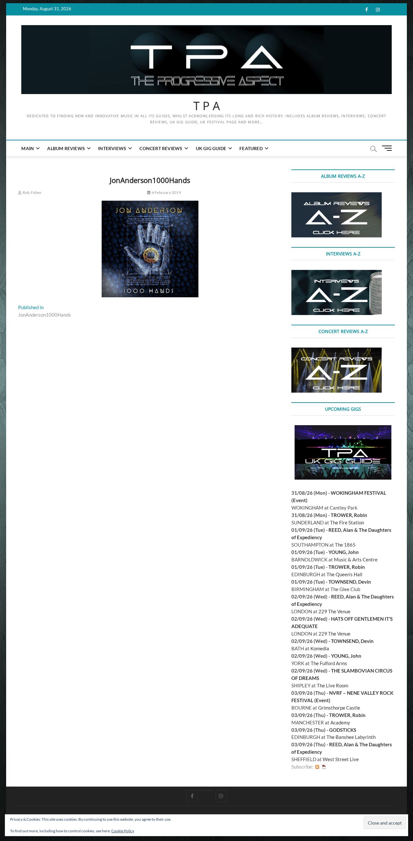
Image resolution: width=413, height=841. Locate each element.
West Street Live (341, 759)
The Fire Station (347, 522)
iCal (324, 766)
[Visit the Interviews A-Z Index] (336, 273)
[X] (206, 790)
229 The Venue (334, 611)
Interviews (112, 148)
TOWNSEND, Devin (349, 582)
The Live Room (332, 685)
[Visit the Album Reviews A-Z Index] (336, 196)
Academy (340, 722)
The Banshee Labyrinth (351, 737)
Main (27, 148)
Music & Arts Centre (356, 559)
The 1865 (345, 545)
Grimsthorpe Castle (339, 708)
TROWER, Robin (349, 515)
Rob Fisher (31, 192)
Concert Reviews (160, 148)
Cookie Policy (122, 830)
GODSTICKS (342, 730)
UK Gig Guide (211, 148)
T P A (206, 106)
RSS (317, 766)
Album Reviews (66, 148)
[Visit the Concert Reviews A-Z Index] (336, 351)
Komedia (319, 648)
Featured (251, 148)
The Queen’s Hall (344, 574)
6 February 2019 (166, 192)
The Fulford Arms (329, 663)
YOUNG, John (343, 552)
